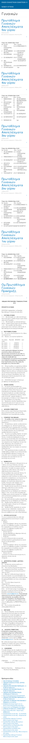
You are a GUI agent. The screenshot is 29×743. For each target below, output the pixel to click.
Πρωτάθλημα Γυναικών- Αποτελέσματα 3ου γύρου (12, 130)
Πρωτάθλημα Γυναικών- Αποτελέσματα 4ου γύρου (12, 78)
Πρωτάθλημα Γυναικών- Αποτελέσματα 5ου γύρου (12, 25)
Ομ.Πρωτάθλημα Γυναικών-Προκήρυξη (13, 287)
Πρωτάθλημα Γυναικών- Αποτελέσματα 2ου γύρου (12, 183)
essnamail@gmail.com (13, 593)
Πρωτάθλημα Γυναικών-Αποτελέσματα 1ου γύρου (12, 236)
